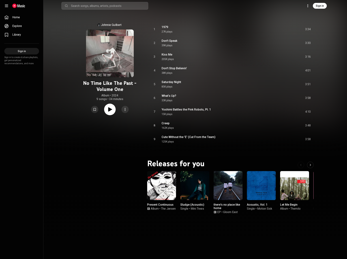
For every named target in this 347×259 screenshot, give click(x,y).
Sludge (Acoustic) (192, 204)
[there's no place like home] (228, 185)
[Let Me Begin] (294, 185)
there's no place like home (227, 206)
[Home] (18, 6)
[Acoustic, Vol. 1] (261, 185)
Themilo (295, 208)
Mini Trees (197, 208)
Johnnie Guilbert (111, 25)
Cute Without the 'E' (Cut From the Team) (188, 137)
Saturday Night (171, 82)
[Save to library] (95, 109)
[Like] (280, 29)
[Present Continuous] (161, 185)
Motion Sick (264, 208)
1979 (165, 27)
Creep (166, 123)
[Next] (310, 165)
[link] (21, 17)
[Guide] (6, 6)
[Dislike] (287, 29)
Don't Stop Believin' (174, 68)
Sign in (320, 5)
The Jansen (168, 208)
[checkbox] (308, 29)
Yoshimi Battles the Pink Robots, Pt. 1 (186, 109)
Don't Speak (169, 41)
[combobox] (109, 5)
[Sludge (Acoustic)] (194, 185)
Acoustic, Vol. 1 (257, 204)
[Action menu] (125, 109)
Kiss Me (167, 54)
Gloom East (230, 212)
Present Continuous (160, 204)
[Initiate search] (66, 6)
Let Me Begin (288, 204)
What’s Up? (169, 95)
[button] (94, 109)
